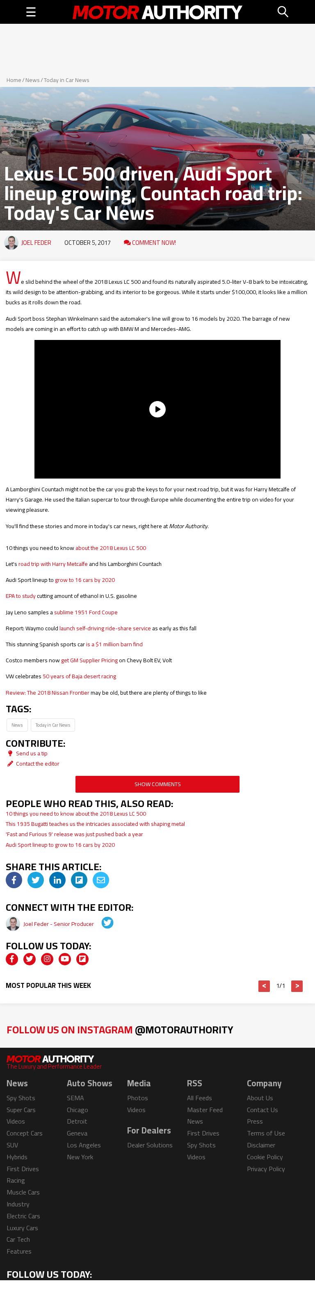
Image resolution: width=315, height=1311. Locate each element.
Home (14, 80)
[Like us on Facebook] (12, 959)
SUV (12, 1145)
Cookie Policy (265, 1157)
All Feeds (199, 1098)
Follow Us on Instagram (120, 1029)
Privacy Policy (266, 1169)
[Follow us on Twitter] (29, 959)
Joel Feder (36, 243)
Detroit (77, 1121)
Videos (16, 1121)
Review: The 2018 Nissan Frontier (47, 692)
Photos (137, 1098)
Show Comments (158, 784)
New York (80, 1157)
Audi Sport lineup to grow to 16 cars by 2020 (60, 844)
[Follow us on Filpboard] (82, 959)
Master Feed (205, 1110)
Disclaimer (261, 1145)
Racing (16, 1180)
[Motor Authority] (157, 12)
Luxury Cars (22, 1228)
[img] (14, 880)
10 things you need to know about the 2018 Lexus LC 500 (76, 813)
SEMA (75, 1098)
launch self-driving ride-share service (105, 628)
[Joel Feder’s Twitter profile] (101, 924)
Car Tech (18, 1239)
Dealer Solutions (150, 1145)
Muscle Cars (23, 1192)
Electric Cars (23, 1216)
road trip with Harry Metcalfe (53, 564)
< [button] (264, 986)
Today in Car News (66, 80)
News (32, 80)
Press (255, 1121)
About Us (260, 1098)
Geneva (77, 1133)
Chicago (77, 1110)
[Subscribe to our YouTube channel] (65, 959)
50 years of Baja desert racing (79, 676)
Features (19, 1251)
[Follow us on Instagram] (47, 959)
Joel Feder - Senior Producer (59, 924)
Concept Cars (25, 1133)
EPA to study (21, 596)
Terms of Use (266, 1133)
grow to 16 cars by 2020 (85, 580)
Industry (18, 1204)
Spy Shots (21, 1098)
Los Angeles (84, 1145)
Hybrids (17, 1157)
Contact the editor (37, 763)
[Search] (283, 12)
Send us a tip (31, 753)
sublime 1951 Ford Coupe (86, 612)
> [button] (297, 986)
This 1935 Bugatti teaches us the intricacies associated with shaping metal (95, 824)
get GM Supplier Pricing (89, 660)
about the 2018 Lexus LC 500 (110, 548)
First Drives (23, 1169)
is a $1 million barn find (114, 644)
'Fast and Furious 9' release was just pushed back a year (74, 834)
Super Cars (21, 1110)
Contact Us (262, 1110)
